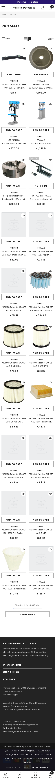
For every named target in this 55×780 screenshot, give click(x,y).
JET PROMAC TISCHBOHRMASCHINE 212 (14, 142)
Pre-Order (14, 74)
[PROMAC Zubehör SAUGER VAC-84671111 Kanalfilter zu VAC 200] (41, 280)
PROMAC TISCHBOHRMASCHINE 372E (41, 142)
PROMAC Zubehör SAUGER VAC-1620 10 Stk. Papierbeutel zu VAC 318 (14, 309)
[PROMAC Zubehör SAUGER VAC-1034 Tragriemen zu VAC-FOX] (14, 224)
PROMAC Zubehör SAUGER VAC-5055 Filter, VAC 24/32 (41, 476)
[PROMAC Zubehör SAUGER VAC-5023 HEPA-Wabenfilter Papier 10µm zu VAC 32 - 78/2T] (41, 336)
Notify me (41, 185)
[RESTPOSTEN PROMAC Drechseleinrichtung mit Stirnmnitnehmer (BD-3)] (41, 169)
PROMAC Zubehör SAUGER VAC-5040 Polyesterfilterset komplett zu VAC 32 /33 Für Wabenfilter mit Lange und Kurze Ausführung (41, 531)
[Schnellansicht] (23, 48)
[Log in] (43, 7)
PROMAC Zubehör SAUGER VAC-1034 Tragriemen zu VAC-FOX (14, 253)
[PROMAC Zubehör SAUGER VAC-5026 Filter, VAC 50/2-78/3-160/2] (14, 447)
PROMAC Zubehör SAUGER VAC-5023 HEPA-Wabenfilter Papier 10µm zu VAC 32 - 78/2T (41, 364)
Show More (27, 614)
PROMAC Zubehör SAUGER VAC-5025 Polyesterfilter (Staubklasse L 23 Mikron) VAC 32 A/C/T (14, 587)
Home (4, 15)
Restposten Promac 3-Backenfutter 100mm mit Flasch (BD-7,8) (13, 198)
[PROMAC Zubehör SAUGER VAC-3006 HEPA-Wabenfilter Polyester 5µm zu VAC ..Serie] (14, 391)
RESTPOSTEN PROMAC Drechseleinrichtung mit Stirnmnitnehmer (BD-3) (41, 198)
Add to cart (14, 130)
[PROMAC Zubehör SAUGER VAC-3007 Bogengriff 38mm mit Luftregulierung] (14, 57)
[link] (19, 775)
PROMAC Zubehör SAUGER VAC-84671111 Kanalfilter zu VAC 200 (41, 309)
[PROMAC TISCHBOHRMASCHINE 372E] (41, 113)
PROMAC (13, 15)
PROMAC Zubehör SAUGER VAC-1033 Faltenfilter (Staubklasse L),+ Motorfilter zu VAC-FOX (41, 420)
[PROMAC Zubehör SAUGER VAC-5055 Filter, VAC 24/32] (41, 447)
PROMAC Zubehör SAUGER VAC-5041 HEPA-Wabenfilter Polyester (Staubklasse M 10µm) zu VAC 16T (14, 364)
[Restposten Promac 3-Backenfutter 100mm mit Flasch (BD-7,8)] (14, 169)
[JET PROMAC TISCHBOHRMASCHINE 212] (14, 113)
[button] (26, 39)
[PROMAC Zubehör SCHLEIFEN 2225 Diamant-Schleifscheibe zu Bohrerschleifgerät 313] (41, 57)
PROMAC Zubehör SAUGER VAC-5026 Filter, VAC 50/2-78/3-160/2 (14, 476)
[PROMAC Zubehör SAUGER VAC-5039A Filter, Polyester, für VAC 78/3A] (41, 558)
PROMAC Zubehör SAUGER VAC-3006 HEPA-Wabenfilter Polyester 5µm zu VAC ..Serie (14, 420)
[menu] (3, 8)
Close (52, 2)
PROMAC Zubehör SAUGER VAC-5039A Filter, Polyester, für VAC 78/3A (41, 587)
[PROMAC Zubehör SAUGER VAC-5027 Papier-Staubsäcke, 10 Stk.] (41, 224)
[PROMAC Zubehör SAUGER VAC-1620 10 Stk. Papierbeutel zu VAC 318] (14, 280)
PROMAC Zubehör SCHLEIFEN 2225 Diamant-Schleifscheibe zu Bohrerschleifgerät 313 (41, 86)
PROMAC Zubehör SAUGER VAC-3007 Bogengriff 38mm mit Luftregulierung (14, 86)
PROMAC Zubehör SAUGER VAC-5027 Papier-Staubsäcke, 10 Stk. (41, 253)
